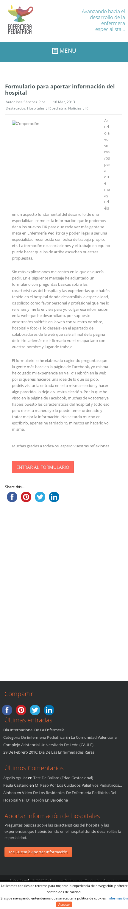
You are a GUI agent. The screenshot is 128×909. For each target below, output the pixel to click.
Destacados (15, 108)
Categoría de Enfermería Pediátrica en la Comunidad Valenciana (60, 737)
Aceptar (64, 904)
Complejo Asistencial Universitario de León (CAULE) (48, 744)
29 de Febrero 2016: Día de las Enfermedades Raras (48, 752)
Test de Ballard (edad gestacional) (63, 777)
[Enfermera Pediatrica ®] (17, 38)
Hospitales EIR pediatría (46, 108)
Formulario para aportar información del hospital (60, 89)
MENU (67, 50)
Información (117, 898)
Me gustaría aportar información (38, 852)
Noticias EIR (78, 108)
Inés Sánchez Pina (31, 101)
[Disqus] (61, 592)
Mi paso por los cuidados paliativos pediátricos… (78, 785)
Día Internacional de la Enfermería (33, 729)
